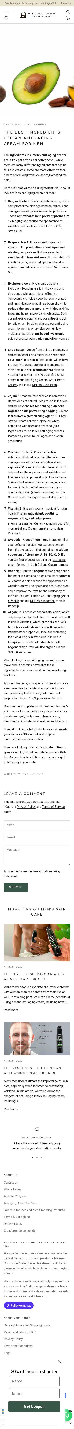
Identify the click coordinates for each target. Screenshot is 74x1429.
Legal (7, 1353)
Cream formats (58, 564)
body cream (33, 716)
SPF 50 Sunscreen (44, 385)
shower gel (16, 716)
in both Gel (35, 564)
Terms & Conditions (17, 1217)
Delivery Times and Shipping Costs (27, 1325)
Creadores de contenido (20, 1230)
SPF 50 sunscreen (42, 601)
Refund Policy (13, 1224)
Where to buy (12, 1189)
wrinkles (52, 308)
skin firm (26, 257)
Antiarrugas (37, 124)
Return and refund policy (20, 1332)
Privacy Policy (26, 807)
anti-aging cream (51, 431)
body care (37, 711)
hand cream (50, 716)
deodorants (11, 721)
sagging (51, 411)
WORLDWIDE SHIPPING (37, 1137)
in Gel (18, 528)
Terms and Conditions (18, 1346)
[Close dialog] (59, 1361)
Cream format (37, 528)
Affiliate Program (15, 1196)
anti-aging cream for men (38, 193)
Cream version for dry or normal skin (32, 497)
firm (16, 303)
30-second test (33, 734)
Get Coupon (34, 1406)
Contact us (11, 1182)
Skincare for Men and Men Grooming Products (34, 1210)
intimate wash (30, 721)
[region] (37, 1139)
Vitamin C (30, 452)
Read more (11, 1010)
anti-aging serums (25, 318)
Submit (15, 887)
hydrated (60, 298)
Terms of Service (53, 807)
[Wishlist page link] (8, 18)
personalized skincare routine (23, 739)
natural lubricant (56, 721)
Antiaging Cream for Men (20, 1203)
